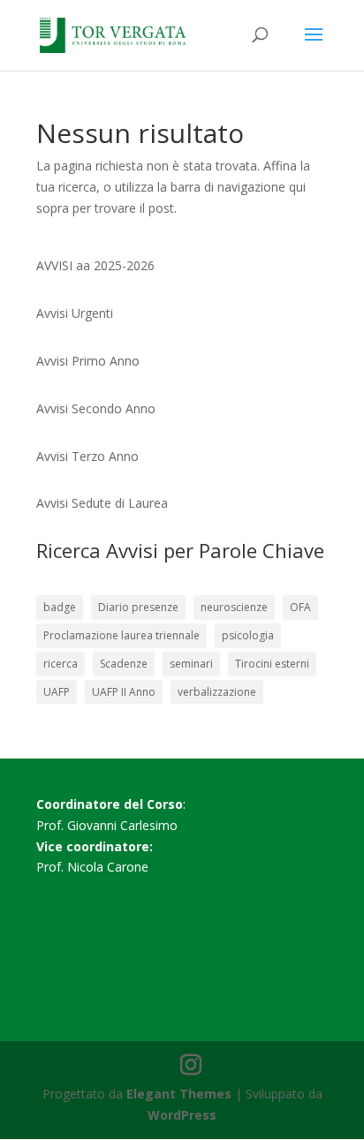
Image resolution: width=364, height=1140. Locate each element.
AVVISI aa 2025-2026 (95, 265)
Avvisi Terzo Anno (87, 456)
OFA (300, 607)
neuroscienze (234, 607)
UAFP (56, 691)
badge (59, 607)
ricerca (60, 663)
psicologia (248, 635)
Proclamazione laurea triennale (121, 635)
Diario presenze (138, 607)
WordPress (182, 1114)
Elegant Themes (178, 1093)
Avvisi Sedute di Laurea (102, 503)
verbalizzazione (217, 691)
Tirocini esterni (272, 663)
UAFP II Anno (123, 691)
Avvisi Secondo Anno (95, 408)
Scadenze (124, 663)
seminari (191, 663)
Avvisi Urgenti (74, 313)
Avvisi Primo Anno (88, 360)
